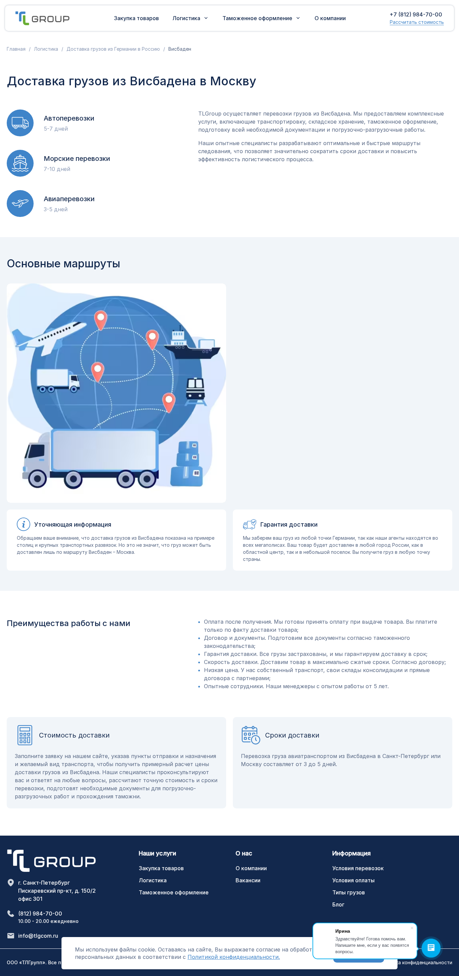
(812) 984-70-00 (40, 913)
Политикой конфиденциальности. (233, 956)
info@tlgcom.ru (38, 935)
